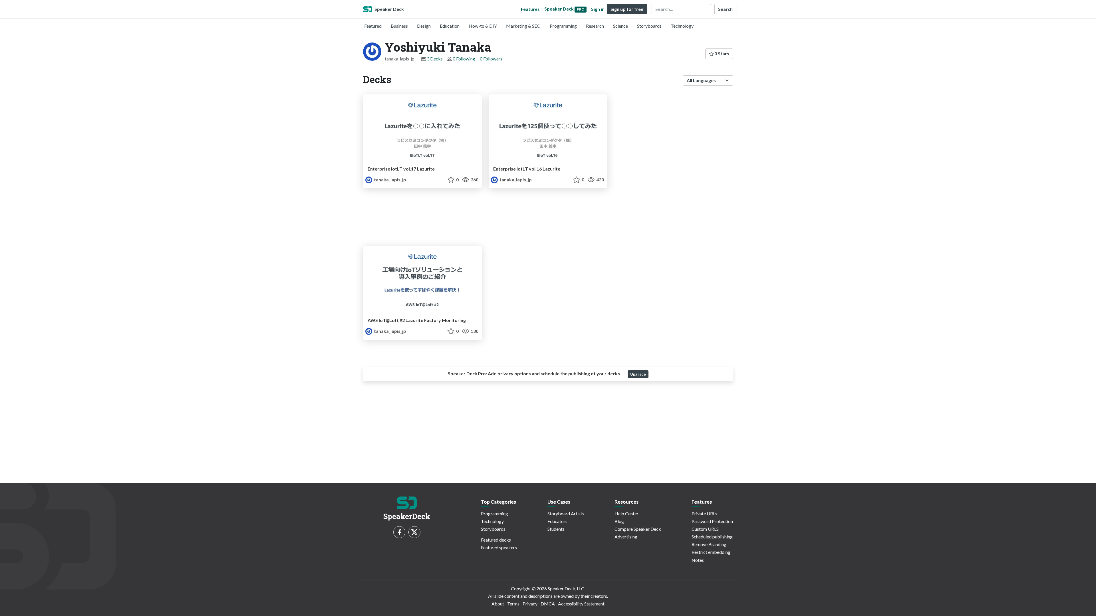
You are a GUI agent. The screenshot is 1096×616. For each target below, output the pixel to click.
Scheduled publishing (712, 536)
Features (530, 9)
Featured (373, 26)
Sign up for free (627, 9)
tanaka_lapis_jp (389, 179)
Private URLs (704, 513)
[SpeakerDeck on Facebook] (399, 532)
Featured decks (496, 539)
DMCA (548, 603)
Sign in (598, 9)
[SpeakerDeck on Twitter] (414, 532)
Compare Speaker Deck (638, 529)
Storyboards (649, 26)
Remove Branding (709, 544)
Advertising (626, 536)
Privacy (530, 603)
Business (399, 26)
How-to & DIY (483, 26)
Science (620, 26)
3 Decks (435, 58)
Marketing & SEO (523, 26)
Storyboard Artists (565, 513)
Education (450, 26)
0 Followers (491, 58)
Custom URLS (705, 529)
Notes (698, 560)
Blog (619, 521)
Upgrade (638, 374)
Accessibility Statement (581, 603)
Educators (557, 521)
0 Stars (721, 53)
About (497, 603)
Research (595, 26)
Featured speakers (499, 547)
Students (556, 529)
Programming (563, 26)
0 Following (464, 58)
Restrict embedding (711, 552)
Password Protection (712, 521)
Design (424, 26)
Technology (682, 26)
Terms (513, 603)
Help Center (626, 513)
